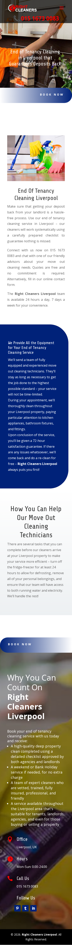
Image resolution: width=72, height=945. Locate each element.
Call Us (23, 878)
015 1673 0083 (40, 18)
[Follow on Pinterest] (17, 908)
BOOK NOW (52, 94)
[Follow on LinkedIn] (33, 908)
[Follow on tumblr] (25, 908)
